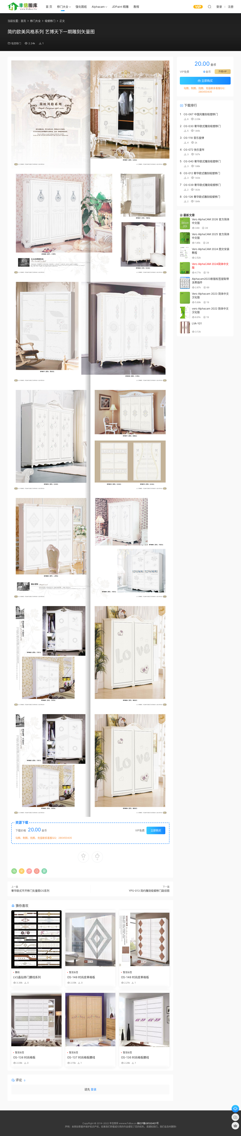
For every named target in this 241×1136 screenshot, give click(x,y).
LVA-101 (197, 323)
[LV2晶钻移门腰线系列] (36, 939)
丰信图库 (23, 6)
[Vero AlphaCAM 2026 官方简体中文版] (185, 223)
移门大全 (62, 6)
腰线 (17, 972)
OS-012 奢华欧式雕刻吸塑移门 (202, 173)
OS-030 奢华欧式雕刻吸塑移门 (202, 126)
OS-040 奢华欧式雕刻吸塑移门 (202, 161)
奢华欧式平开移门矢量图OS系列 (30, 890)
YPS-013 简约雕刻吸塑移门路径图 (149, 890)
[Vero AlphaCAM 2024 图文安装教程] (185, 253)
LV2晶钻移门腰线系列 (27, 977)
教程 (136, 6)
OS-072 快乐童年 (194, 149)
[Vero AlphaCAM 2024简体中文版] (185, 268)
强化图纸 (81, 6)
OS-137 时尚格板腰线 (81, 1057)
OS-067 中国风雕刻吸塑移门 (201, 114)
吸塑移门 (16, 43)
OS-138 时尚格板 (24, 1057)
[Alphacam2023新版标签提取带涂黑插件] (185, 283)
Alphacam (98, 6)
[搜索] (209, 7)
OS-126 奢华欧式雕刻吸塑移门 (202, 196)
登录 (93, 1089)
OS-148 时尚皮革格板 (81, 977)
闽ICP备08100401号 (148, 1123)
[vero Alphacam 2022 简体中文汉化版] (185, 313)
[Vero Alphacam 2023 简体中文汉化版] (185, 298)
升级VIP (223, 71)
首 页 (49, 6)
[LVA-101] (185, 327)
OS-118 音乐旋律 (194, 137)
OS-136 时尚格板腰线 (135, 1057)
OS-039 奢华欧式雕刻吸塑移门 (202, 184)
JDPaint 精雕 (120, 6)
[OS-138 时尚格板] (36, 1019)
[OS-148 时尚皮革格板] (90, 939)
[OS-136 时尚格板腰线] (144, 1019)
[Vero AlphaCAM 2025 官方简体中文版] (185, 238)
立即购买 (156, 830)
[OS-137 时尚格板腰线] (90, 1019)
